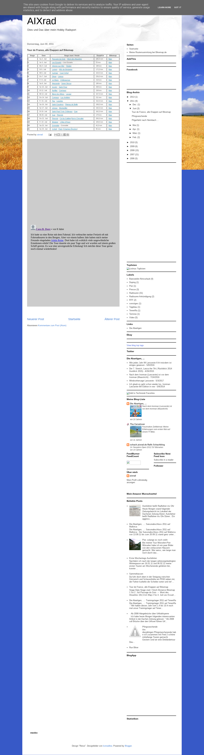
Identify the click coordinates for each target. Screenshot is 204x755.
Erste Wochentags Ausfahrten (143, 558)
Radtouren (134, 293)
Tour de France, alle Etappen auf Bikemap (151, 112)
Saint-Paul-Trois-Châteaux (62, 111)
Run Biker (133, 647)
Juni (135, 108)
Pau (53, 101)
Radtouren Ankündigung (140, 296)
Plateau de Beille (71, 104)
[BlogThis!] (58, 134)
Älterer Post (112, 319)
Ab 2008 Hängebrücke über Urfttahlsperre (150, 613)
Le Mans (55, 80)
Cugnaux (55, 97)
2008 (132, 150)
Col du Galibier (65, 118)
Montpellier (63, 108)
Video (132, 317)
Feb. (135, 137)
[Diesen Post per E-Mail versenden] (55, 134)
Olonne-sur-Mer (58, 66)
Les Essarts (56, 62)
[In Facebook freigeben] (64, 134)
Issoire (54, 87)
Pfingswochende (139, 116)
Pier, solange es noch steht (155, 540)
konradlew (107, 746)
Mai (135, 125)
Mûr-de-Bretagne (65, 69)
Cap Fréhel (64, 73)
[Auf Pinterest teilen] (67, 134)
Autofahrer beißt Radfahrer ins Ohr (158, 506)
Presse (132, 289)
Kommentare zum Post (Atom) (52, 325)
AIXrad (41, 21)
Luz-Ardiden (65, 97)
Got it (177, 7)
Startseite (74, 319)
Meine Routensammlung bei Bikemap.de (148, 52)
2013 (132, 97)
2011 (132, 101)
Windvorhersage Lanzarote (141, 380)
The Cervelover (137, 424)
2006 (132, 158)
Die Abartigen (135, 328)
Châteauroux (65, 80)
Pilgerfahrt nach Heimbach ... (145, 120)
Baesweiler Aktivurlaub (139, 279)
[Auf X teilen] (61, 134)
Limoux (55, 108)
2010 (132, 142)
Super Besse (66, 83)
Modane (55, 122)
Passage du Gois (58, 59)
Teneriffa (133, 310)
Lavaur (68, 94)
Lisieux (60, 76)
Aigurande (56, 83)
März (135, 133)
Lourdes (60, 101)
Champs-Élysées (70, 129)
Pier (131, 286)
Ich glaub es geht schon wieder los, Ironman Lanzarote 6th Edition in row (149, 385)
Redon (68, 66)
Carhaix (55, 73)
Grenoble (55, 125)
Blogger (128, 746)
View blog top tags (135, 345)
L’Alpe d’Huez (65, 122)
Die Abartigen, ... (138, 403)
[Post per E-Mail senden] (49, 134)
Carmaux (62, 90)
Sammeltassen (136, 574)
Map (110, 59)
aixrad (133, 476)
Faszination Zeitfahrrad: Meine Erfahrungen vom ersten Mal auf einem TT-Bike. (156, 429)
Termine (133, 314)
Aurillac (55, 90)
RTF (131, 300)
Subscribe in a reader (163, 460)
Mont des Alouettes (74, 59)
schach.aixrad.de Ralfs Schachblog (147, 444)
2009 (132, 146)
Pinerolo (60, 115)
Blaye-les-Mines (58, 94)
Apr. (135, 129)
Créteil (54, 129)
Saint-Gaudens (58, 104)
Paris (60, 129)
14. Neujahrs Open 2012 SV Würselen (146, 447)
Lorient (54, 69)
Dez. (135, 104)
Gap (75, 111)
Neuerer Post (35, 319)
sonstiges (133, 303)
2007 (132, 154)
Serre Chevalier (78, 118)
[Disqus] (73, 181)
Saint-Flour (63, 87)
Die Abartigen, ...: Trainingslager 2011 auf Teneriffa (152, 600)
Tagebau (133, 307)
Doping (132, 282)
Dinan (54, 76)
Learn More (164, 7)
